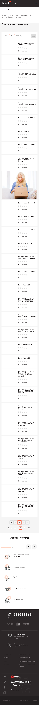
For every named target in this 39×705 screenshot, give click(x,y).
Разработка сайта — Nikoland (28, 700)
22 (20, 528)
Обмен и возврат (25, 657)
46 (24, 528)
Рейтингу (19, 35)
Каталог (10, 15)
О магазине (7, 654)
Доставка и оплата (25, 654)
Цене (5, 35)
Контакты (6, 665)
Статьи (6, 670)
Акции (5, 661)
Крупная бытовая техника (23, 15)
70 (29, 528)
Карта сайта (23, 670)
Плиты (4, 17)
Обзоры (6, 657)
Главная (4, 15)
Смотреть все (6, 547)
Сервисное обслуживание (27, 661)
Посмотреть (15, 690)
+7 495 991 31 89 (19, 614)
